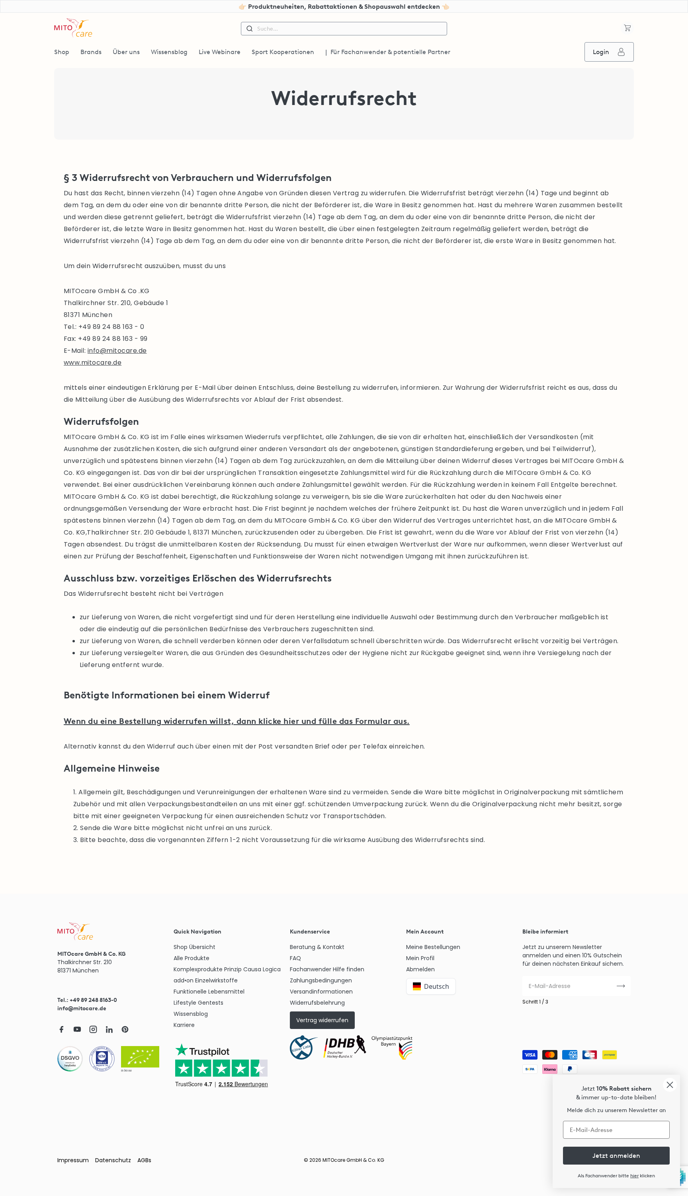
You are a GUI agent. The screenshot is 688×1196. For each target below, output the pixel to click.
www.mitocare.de (92, 362)
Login (601, 52)
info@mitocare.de (117, 350)
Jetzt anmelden (616, 1155)
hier (634, 1175)
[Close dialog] (670, 1085)
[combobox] (344, 28)
